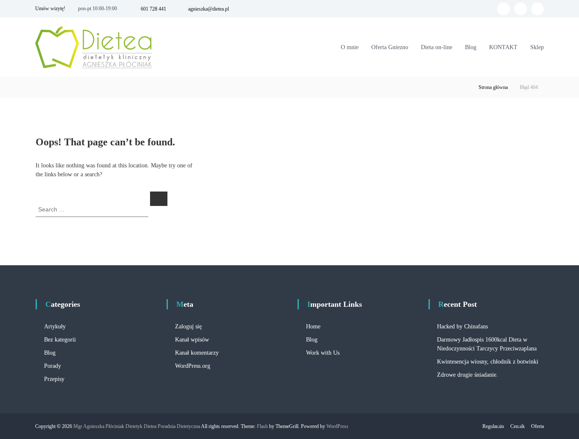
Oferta (537, 426)
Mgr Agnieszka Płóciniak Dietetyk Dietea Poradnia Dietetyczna (136, 426)
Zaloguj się (188, 326)
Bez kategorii (60, 339)
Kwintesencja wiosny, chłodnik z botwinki (487, 361)
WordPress (337, 426)
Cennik (517, 426)
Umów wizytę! (50, 8)
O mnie (350, 47)
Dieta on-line (436, 47)
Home (313, 326)
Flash (262, 426)
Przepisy (54, 379)
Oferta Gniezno (389, 47)
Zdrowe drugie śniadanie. (467, 375)
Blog (470, 47)
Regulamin (493, 426)
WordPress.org (192, 366)
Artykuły (55, 326)
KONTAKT (503, 47)
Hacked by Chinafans (462, 326)
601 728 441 (153, 9)
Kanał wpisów (192, 339)
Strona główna (493, 87)
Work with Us (323, 353)
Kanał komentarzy (197, 353)
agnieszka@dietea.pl (208, 9)
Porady (52, 366)
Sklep (537, 47)
